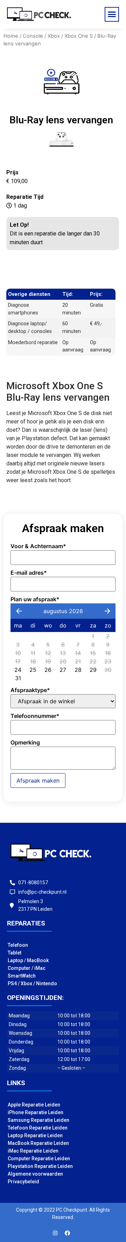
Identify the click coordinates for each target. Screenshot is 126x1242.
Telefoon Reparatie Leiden (38, 1128)
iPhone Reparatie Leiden (35, 1112)
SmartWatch (22, 976)
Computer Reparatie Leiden (39, 1158)
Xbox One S (78, 36)
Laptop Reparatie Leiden (35, 1135)
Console (33, 36)
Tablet (14, 953)
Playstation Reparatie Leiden (40, 1166)
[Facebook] (67, 1233)
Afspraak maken (37, 780)
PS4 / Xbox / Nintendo (32, 983)
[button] (112, 14)
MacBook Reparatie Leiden (38, 1143)
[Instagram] (55, 1233)
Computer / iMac (27, 968)
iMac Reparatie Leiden (33, 1151)
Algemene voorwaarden (35, 1174)
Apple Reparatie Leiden (34, 1104)
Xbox (54, 36)
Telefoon (18, 945)
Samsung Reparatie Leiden (38, 1120)
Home (11, 36)
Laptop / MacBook (28, 960)
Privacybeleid (23, 1181)
